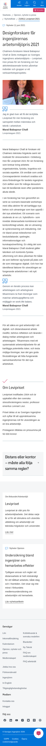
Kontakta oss (8, 701)
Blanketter (27, 642)
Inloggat (6, 706)
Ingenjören (7, 677)
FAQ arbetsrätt (29, 661)
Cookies (15, 739)
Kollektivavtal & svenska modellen (31, 635)
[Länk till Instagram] (23, 720)
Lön (4, 633)
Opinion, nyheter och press (12, 651)
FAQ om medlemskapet (29, 654)
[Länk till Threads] (35, 720)
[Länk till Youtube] (17, 720)
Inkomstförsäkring (11, 638)
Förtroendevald (9, 672)
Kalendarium (8, 644)
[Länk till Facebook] (5, 720)
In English (7, 683)
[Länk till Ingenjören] (40, 720)
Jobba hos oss (9, 667)
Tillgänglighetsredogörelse (13, 688)
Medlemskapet (9, 658)
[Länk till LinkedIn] (11, 720)
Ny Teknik (27, 647)
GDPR (6, 739)
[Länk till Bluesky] (29, 720)
